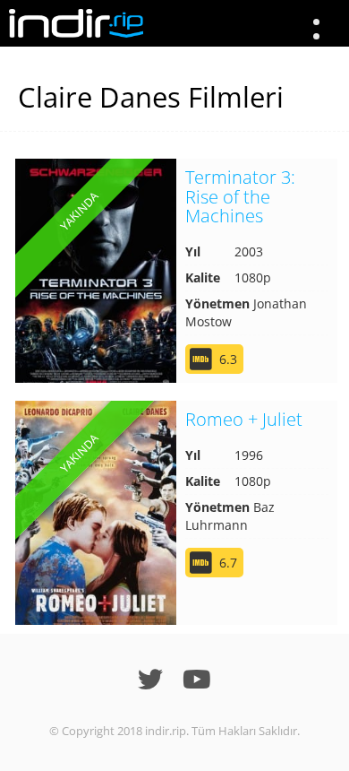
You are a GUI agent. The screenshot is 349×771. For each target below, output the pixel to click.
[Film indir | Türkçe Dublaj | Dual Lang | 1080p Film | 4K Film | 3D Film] (76, 23)
